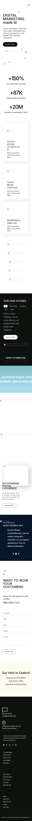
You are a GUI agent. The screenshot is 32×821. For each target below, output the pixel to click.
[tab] (6, 306)
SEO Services (7, 755)
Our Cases (6, 807)
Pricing (5, 804)
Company (6, 782)
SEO (6, 309)
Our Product (6, 774)
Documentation (7, 777)
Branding (23, 306)
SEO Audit (6, 763)
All (5, 306)
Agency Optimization (15, 358)
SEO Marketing (7, 752)
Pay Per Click (7, 757)
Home (5, 796)
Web (12, 309)
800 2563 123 (11, 602)
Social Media (6, 760)
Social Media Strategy (12, 185)
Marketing (13, 306)
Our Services (6, 780)
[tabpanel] (16, 538)
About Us (6, 799)
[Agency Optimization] (16, 353)
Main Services (7, 801)
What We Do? (7, 785)
